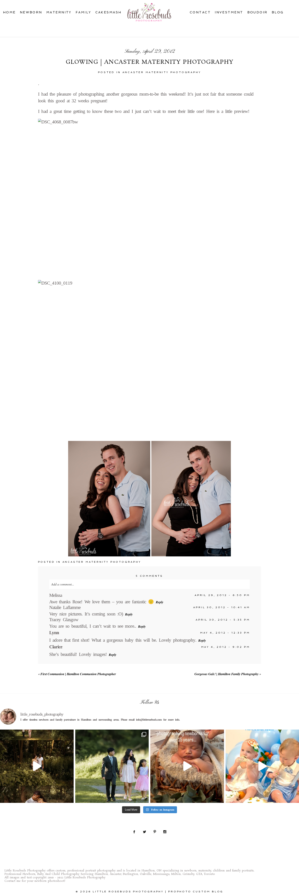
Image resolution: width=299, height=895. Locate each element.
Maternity (59, 12)
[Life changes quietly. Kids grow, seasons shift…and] (112, 766)
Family (83, 12)
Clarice (55, 646)
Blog (278, 12)
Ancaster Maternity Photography (161, 72)
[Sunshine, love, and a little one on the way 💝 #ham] (37, 766)
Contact (200, 12)
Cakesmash (108, 12)
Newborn (31, 12)
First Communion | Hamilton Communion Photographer (78, 674)
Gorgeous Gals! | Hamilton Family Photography (226, 674)
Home (9, 12)
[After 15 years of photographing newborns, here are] (187, 766)
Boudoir (257, 12)
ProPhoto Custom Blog (195, 891)
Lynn (54, 632)
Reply (159, 602)
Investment (229, 12)
